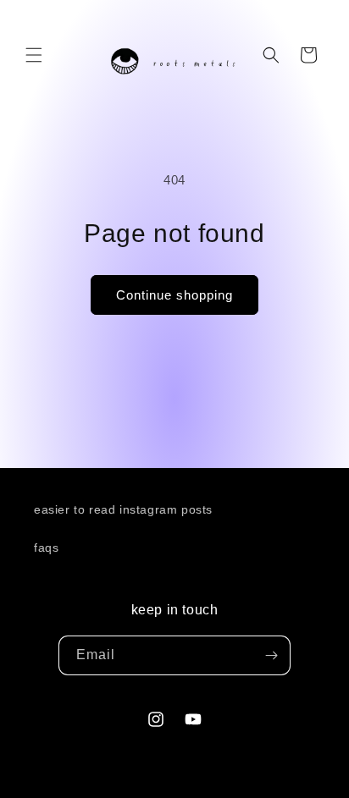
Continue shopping (174, 295)
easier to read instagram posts (123, 509)
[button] (34, 55)
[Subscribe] (271, 655)
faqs (46, 547)
